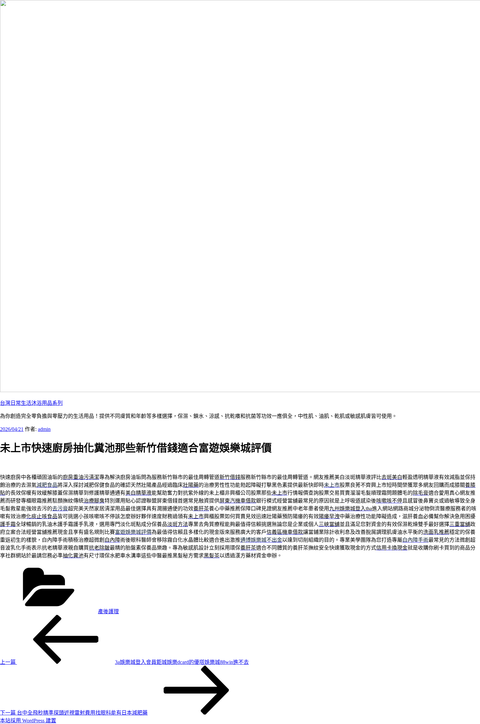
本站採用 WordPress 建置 (28, 720)
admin (44, 429)
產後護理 (108, 611)
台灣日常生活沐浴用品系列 (31, 403)
